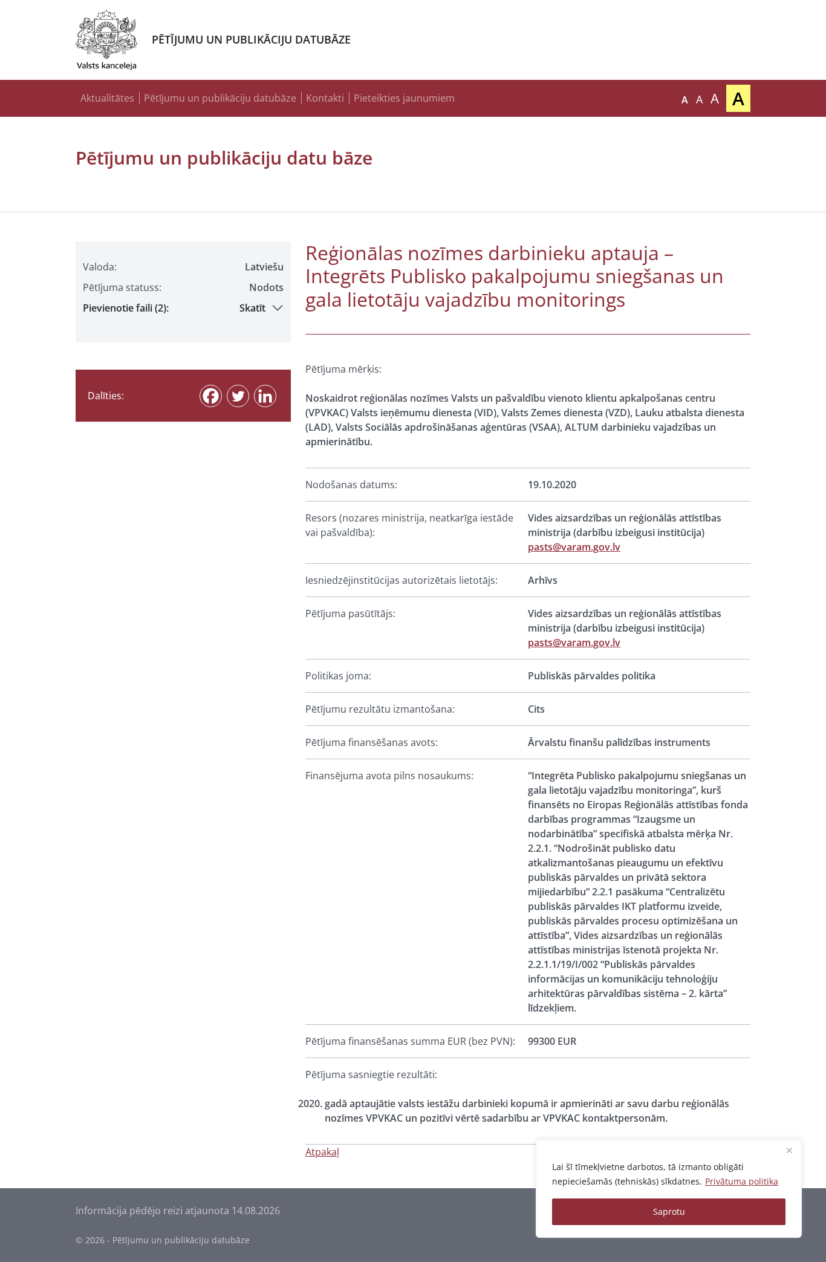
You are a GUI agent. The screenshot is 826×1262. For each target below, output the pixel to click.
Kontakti (325, 98)
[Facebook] (211, 396)
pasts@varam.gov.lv (574, 547)
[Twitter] (238, 396)
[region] (669, 1189)
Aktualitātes (107, 98)
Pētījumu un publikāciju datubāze (220, 98)
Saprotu (669, 1211)
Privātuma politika (741, 1181)
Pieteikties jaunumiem (404, 98)
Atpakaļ (322, 1152)
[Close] (789, 1150)
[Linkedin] (265, 396)
